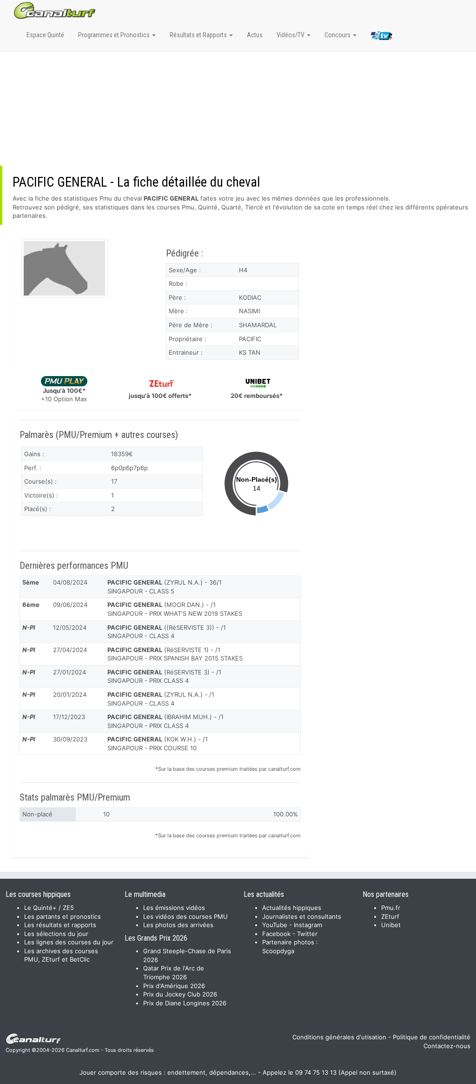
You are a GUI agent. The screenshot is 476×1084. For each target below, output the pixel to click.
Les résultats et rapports (60, 925)
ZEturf (390, 916)
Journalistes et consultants (301, 916)
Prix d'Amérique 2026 (174, 986)
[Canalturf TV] (381, 37)
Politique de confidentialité (431, 1037)
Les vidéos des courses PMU (185, 916)
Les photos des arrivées (178, 925)
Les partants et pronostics (62, 916)
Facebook (276, 933)
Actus (255, 35)
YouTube (274, 925)
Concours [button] (338, 35)
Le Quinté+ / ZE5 (49, 907)
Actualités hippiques (291, 907)
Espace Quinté (45, 35)
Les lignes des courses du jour (68, 942)
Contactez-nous (446, 1046)
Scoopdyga (278, 951)
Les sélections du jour (56, 933)
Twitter (307, 933)
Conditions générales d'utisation (339, 1037)
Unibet (391, 925)
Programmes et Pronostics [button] (114, 35)
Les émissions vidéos (174, 907)
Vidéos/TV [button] (291, 35)
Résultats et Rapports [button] (199, 35)
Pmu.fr (390, 907)
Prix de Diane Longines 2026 (184, 1003)
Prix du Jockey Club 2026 (180, 994)
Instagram (308, 925)
